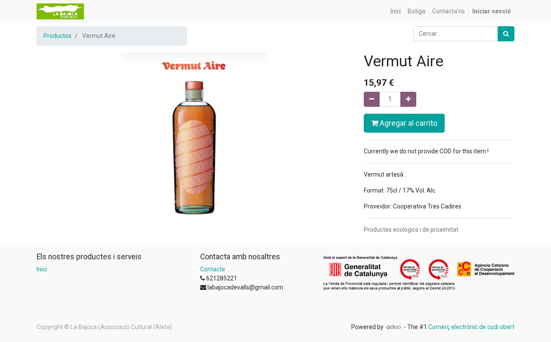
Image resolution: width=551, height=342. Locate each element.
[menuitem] (395, 11)
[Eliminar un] (372, 99)
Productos (57, 35)
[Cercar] (506, 33)
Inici (42, 269)
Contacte (212, 269)
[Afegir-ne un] (408, 99)
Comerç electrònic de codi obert (471, 326)
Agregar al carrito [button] (407, 123)
